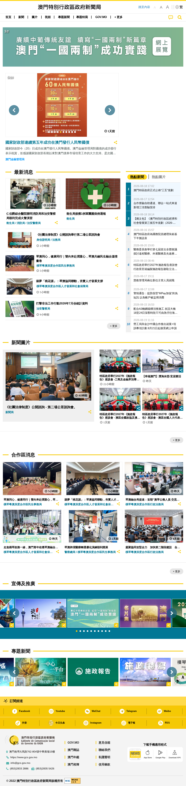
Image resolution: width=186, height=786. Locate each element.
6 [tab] (95, 631)
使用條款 (104, 764)
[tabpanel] (93, 613)
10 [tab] (109, 631)
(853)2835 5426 (45, 768)
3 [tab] (84, 631)
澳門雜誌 (73, 749)
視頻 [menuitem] (48, 17)
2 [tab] (80, 631)
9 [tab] (106, 631)
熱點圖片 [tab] (159, 177)
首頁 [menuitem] (8, 17)
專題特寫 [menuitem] (82, 17)
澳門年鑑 (73, 757)
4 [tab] (87, 631)
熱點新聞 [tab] (137, 177)
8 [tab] (102, 631)
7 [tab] (98, 631)
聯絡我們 (104, 749)
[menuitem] (21, 17)
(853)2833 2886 (19, 768)
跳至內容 (144, 7)
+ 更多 (113, 325)
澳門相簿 (73, 764)
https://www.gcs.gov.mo (23, 757)
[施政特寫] (145, 672)
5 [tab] (91, 631)
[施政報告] (93, 672)
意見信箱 (104, 742)
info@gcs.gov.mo (20, 763)
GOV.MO (73, 742)
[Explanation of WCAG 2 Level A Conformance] (72, 780)
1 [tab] (76, 631)
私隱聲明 (104, 757)
